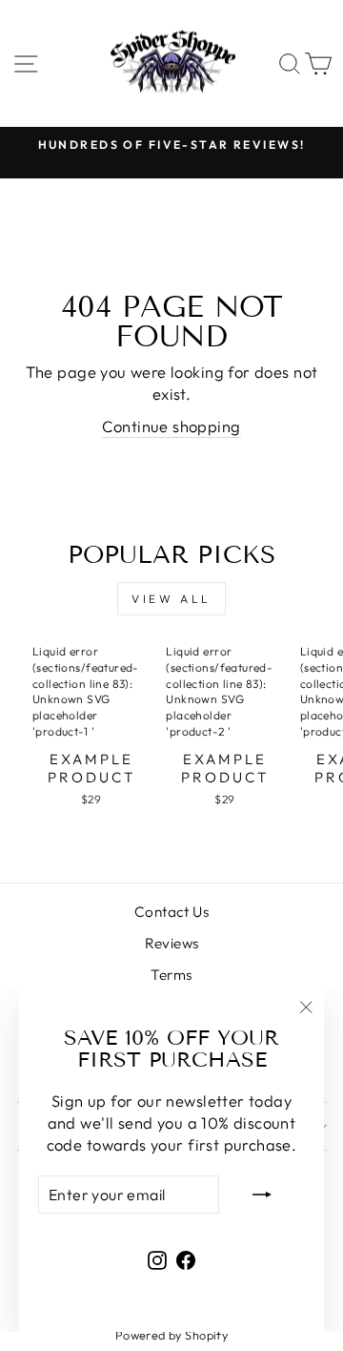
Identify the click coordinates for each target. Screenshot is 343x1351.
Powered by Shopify (171, 1334)
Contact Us (171, 912)
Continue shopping (171, 426)
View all (171, 599)
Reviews (172, 943)
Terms (171, 975)
